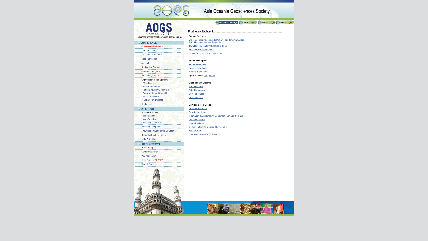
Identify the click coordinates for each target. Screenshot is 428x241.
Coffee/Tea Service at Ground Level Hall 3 (208, 127)
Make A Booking (148, 139)
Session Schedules (197, 68)
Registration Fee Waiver (152, 67)
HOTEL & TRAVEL (150, 144)
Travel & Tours (195, 131)
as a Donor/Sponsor (152, 122)
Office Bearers (149, 83)
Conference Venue (149, 152)
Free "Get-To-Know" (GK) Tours (203, 134)
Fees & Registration (150, 75)
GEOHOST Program (150, 71)
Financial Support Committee (156, 93)
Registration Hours (197, 112)
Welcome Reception (198, 108)
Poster (212, 75)
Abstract (145, 63)
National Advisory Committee (156, 90)
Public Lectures (196, 97)
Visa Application (148, 156)
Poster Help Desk (197, 119)
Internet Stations (196, 123)
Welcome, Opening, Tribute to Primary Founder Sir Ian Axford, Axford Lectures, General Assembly (217, 41)
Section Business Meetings (201, 50)
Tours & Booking (148, 164)
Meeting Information (198, 72)
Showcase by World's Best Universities (159, 131)
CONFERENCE (148, 43)
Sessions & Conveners (151, 55)
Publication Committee (153, 100)
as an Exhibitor (149, 116)
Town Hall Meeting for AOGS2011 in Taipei (208, 46)
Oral (205, 75)
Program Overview (197, 64)
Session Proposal (149, 59)
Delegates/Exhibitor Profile (153, 135)
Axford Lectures (196, 86)
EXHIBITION (147, 109)
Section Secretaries (151, 86)
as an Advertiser (150, 119)
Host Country (147, 147)
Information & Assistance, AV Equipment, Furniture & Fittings (216, 116)
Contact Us (146, 104)
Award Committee (150, 96)
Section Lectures (196, 94)
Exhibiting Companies (151, 127)
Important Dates (148, 50)
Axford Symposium (197, 90)
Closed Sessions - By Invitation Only (205, 53)
